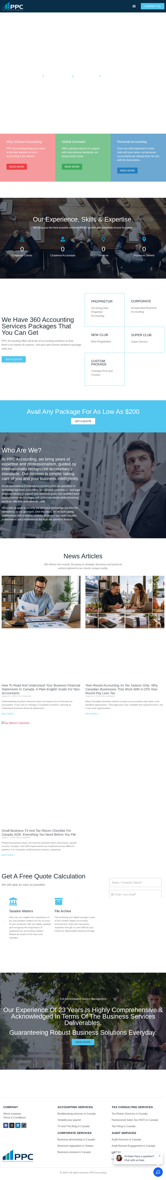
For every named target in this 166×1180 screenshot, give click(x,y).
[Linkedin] (17, 1125)
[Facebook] (5, 1125)
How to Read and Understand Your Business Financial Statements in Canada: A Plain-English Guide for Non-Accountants (41, 689)
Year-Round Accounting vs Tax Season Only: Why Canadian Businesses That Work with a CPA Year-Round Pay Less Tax (121, 689)
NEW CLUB (99, 335)
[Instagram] (11, 1125)
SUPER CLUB (141, 335)
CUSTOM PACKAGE (99, 362)
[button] (134, 6)
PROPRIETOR (102, 301)
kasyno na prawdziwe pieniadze (72, 1086)
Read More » (8, 714)
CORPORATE (141, 301)
